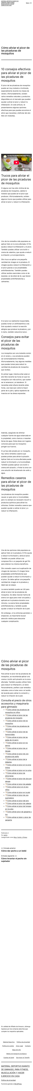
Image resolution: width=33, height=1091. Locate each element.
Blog (15, 837)
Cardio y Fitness (22, 837)
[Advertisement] (16, 26)
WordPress (18, 1084)
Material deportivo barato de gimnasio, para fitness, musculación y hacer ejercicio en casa (10, 3)
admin (5, 835)
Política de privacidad (8, 1080)
